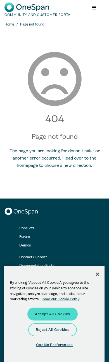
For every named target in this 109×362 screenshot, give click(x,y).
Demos (25, 245)
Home (9, 24)
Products (26, 228)
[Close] (97, 274)
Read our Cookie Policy (60, 299)
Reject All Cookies (53, 330)
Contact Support (33, 257)
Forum (24, 236)
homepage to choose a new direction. (54, 165)
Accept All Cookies (52, 314)
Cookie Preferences (54, 345)
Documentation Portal (37, 265)
